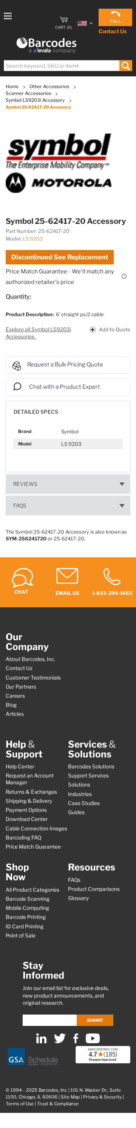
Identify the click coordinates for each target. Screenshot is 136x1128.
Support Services (88, 776)
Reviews (25, 484)
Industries (80, 794)
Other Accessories (49, 86)
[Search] (125, 65)
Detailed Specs (36, 412)
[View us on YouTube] (93, 1041)
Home (13, 86)
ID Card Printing (24, 926)
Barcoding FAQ (23, 838)
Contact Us (113, 31)
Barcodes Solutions (91, 766)
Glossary (78, 898)
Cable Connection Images (36, 828)
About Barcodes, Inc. (30, 659)
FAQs (19, 506)
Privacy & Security (102, 1097)
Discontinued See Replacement (59, 257)
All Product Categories (32, 890)
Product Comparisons (94, 889)
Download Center (27, 819)
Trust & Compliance (58, 1103)
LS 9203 (33, 239)
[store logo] (46, 45)
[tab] (68, 408)
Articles (15, 714)
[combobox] (67, 65)
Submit (95, 1020)
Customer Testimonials (33, 678)
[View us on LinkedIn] (41, 1041)
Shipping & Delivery (29, 801)
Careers (15, 696)
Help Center (20, 766)
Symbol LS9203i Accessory (36, 100)
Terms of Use (20, 1103)
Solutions (79, 785)
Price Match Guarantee (33, 847)
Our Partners (21, 687)
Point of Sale (21, 936)
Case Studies (84, 803)
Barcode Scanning (27, 899)
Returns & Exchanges (31, 792)
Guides (76, 812)
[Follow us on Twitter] (60, 1041)
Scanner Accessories (29, 93)
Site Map (70, 1097)
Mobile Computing (27, 908)
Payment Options (26, 810)
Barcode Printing (26, 917)
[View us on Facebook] (75, 1041)
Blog (11, 705)
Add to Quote (114, 329)
